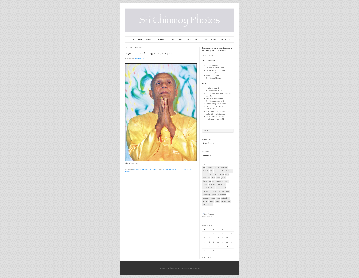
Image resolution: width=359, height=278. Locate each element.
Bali (215, 171)
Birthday (221, 171)
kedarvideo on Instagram (215, 114)
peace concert (221, 188)
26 (222, 246)
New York (206, 188)
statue (213, 198)
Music (189, 39)
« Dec (204, 257)
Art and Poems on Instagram (216, 116)
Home (131, 39)
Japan (223, 178)
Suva (218, 198)
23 (209, 246)
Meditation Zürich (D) (214, 91)
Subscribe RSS (208, 55)
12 (222, 238)
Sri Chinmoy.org (212, 65)
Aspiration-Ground (213, 167)
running (221, 191)
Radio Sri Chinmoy (213, 75)
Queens (214, 191)
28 (231, 246)
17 (213, 242)
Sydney (205, 201)
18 (218, 242)
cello (209, 174)
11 (218, 238)
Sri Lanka (206, 198)
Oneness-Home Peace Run (215, 106)
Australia (206, 171)
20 (227, 242)
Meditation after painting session (148, 54)
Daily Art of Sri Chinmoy (215, 68)
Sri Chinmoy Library (213, 78)
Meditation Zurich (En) (214, 88)
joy (213, 181)
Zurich (210, 205)
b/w (211, 171)
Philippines (206, 191)
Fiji (209, 178)
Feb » (209, 257)
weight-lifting (225, 201)
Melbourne (221, 184)
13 (227, 238)
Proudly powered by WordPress (169, 268)
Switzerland (225, 198)
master (205, 184)
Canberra (229, 171)
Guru (218, 178)
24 (213, 246)
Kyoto (226, 181)
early (227, 174)
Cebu (204, 174)
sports (214, 195)
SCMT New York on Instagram (217, 111)
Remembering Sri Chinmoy (216, 104)
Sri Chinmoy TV (211, 73)
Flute (213, 178)
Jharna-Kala (170, 169)
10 (213, 238)
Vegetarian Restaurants (214, 98)
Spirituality (162, 39)
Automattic (196, 268)
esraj (204, 178)
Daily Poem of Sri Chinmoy (215, 70)
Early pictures (225, 39)
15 (204, 242)
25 (218, 246)
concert (215, 174)
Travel (213, 39)
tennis (212, 201)
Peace (172, 39)
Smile (180, 39)
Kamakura (219, 181)
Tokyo (217, 201)
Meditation (150, 39)
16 (209, 242)
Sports (197, 39)
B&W (205, 39)
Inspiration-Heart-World (215, 119)
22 (204, 246)
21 (231, 242)
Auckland (224, 167)
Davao (222, 174)
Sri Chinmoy (222, 195)
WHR (204, 205)
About (140, 39)
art (134, 169)
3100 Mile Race (211, 109)
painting (186, 169)
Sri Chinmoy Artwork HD (215, 101)
